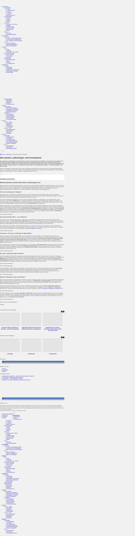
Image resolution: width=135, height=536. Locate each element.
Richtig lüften (7, 7)
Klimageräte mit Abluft (11, 110)
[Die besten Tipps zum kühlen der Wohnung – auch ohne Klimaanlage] (10, 319)
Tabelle (8, 21)
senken (8, 18)
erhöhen (8, 19)
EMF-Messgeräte (10, 59)
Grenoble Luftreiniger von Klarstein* (52, 288)
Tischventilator (10, 118)
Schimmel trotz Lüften (11, 24)
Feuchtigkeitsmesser (11, 148)
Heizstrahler (9, 123)
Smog (7, 49)
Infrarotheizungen (10, 129)
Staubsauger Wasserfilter (12, 69)
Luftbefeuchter (31, 353)
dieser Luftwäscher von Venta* (34, 228)
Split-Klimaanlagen (11, 111)
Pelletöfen (8, 133)
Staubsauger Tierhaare (12, 71)
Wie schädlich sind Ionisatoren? (14, 40)
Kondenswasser (10, 26)
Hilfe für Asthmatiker (11, 45)
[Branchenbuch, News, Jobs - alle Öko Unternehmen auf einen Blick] (61, 414)
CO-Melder (9, 138)
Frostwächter (9, 126)
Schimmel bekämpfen (11, 44)
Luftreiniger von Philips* (48, 209)
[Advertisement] (31, 389)
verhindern (9, 57)
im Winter (8, 14)
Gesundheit (5, 35)
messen (8, 20)
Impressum (5, 415)
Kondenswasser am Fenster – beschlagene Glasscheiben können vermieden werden (53, 329)
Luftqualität (7, 135)
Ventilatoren (7, 113)
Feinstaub (8, 50)
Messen (4, 134)
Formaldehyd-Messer (11, 140)
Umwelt (4, 47)
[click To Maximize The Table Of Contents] (1, 174)
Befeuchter (9, 100)
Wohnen (4, 6)
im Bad (8, 9)
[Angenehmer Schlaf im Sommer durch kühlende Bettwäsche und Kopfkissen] (31, 319)
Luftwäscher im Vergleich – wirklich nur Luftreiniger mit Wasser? (18, 376)
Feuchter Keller (10, 28)
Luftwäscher (9, 68)
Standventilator (10, 115)
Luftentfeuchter (53, 353)
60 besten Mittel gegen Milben (14, 38)
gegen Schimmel (10, 15)
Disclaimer (4, 416)
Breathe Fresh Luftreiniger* (17, 296)
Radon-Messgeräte (11, 143)
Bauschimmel (9, 29)
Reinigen (6, 66)
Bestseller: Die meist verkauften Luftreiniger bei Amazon (16, 379)
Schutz (8, 61)
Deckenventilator (10, 116)
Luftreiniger (9, 67)
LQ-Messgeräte (10, 137)
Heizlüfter (8, 124)
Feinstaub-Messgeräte (12, 142)
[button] (3, 361)
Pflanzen (8, 33)
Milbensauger (9, 72)
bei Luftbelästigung (11, 34)
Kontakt (4, 417)
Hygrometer (9, 147)
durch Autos (9, 55)
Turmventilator (10, 114)
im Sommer (9, 12)
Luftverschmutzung (9, 53)
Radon (8, 30)
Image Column (8, 482)
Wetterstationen (10, 145)
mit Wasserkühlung (11, 119)
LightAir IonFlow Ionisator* (32, 247)
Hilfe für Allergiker (10, 43)
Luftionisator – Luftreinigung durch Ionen (12, 378)
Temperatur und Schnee (12, 52)
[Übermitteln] (2, 152)
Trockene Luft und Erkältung (13, 39)
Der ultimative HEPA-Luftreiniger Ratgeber (12, 377)
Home (2, 154)
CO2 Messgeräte (10, 139)
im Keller (8, 11)
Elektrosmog (7, 58)
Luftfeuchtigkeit (8, 16)
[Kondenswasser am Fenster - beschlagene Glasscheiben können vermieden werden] (53, 319)
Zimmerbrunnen (10, 104)
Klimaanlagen (7, 106)
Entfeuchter (9, 101)
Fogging (8, 25)
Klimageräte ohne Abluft (12, 109)
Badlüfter (8, 102)
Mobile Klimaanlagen (11, 108)
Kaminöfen (9, 132)
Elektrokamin (9, 130)
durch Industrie (10, 54)
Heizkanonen (9, 125)
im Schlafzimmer (10, 10)
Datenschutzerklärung (7, 414)
